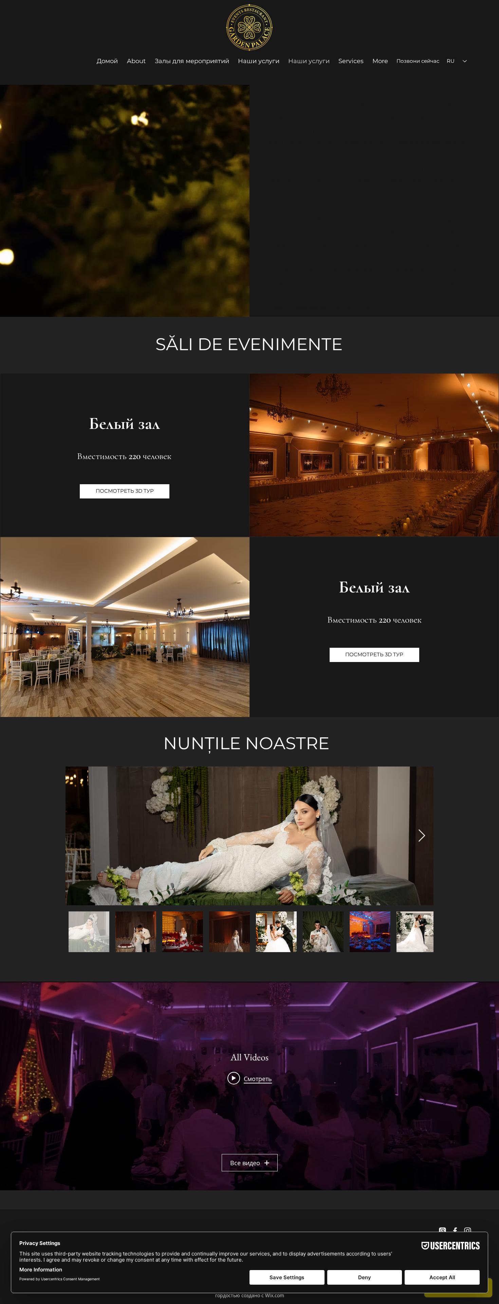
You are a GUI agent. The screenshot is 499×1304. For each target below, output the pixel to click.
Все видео (245, 1163)
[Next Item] (422, 836)
